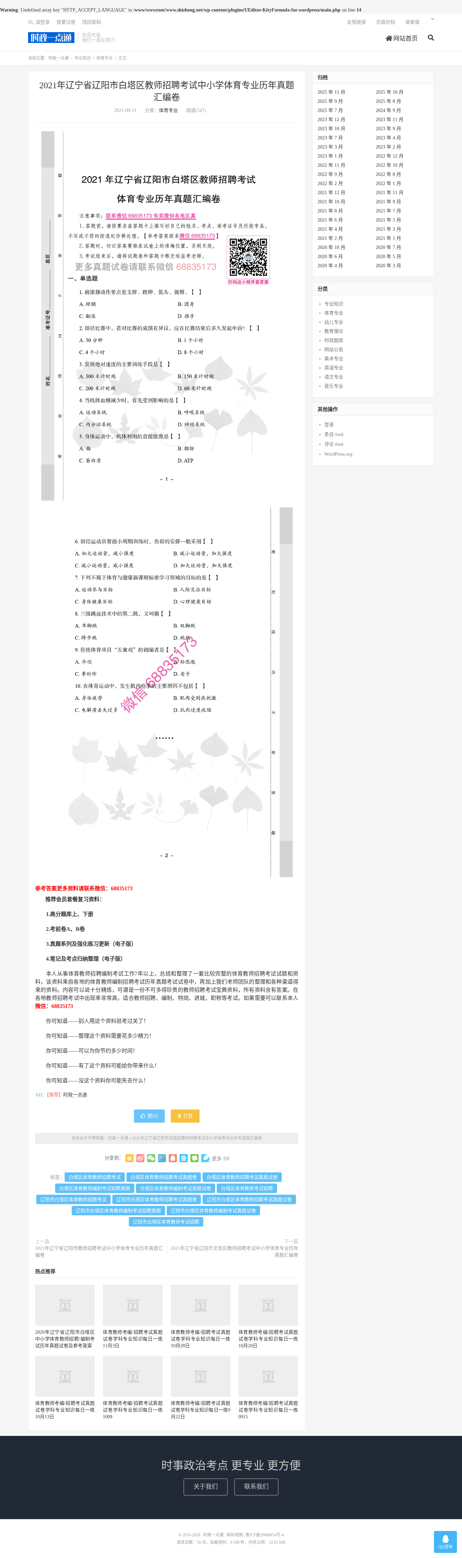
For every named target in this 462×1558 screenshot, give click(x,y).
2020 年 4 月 (330, 265)
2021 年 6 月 (330, 220)
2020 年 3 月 (388, 265)
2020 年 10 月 (331, 247)
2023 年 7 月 (330, 137)
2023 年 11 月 (389, 119)
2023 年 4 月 (388, 137)
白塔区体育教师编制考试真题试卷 (175, 1188)
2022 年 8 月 (388, 174)
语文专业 (333, 377)
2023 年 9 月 (388, 128)
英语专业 (333, 367)
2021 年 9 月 (388, 201)
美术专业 (333, 358)
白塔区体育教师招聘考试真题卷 (164, 1177)
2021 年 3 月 (388, 229)
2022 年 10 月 (389, 165)
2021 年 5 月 (388, 220)
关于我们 (205, 1486)
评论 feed (333, 444)
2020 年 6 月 (330, 256)
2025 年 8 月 (388, 101)
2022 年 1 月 (388, 183)
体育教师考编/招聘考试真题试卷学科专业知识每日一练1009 (132, 1410)
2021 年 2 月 (330, 238)
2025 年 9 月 (330, 101)
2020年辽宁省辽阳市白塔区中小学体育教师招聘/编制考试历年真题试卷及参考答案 (65, 1339)
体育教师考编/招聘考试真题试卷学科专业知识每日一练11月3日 (132, 1339)
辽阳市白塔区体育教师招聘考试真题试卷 (249, 1199)
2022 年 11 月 (331, 165)
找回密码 (91, 22)
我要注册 (65, 22)
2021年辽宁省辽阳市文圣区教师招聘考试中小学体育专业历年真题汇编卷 (234, 1252)
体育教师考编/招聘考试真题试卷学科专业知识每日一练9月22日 (200, 1410)
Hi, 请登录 (39, 22)
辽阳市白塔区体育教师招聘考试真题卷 (156, 1199)
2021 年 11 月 (389, 192)
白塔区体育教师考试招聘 (247, 1188)
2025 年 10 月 (389, 92)
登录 (329, 424)
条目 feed (333, 434)
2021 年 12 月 (331, 192)
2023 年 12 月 (331, 119)
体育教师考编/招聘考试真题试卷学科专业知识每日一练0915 (268, 1410)
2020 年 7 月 (388, 247)
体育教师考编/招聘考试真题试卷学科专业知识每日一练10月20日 (268, 1339)
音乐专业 (333, 386)
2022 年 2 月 (330, 183)
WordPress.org (338, 454)
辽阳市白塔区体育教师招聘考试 (73, 1199)
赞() (152, 1116)
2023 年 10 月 (331, 128)
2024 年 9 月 (388, 110)
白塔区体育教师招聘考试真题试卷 (242, 1177)
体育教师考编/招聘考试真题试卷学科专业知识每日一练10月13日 (65, 1410)
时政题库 (333, 340)
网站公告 (333, 349)
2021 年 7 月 (388, 210)
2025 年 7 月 (330, 110)
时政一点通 (51, 37)
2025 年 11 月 (331, 92)
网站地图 (235, 1535)
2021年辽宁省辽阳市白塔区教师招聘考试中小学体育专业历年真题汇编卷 (197, 1138)
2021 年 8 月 (330, 210)
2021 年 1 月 (388, 238)
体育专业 (104, 58)
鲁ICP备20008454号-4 (265, 1535)
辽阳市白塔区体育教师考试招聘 (166, 1221)
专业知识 (82, 58)
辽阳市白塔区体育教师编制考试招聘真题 (118, 1210)
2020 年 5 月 (388, 256)
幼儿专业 (333, 322)
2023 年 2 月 (388, 147)
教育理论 (333, 331)
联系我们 (256, 1486)
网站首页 (405, 38)
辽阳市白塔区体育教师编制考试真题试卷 (213, 1210)
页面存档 (385, 22)
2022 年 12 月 (389, 156)
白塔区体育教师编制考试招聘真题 (94, 1188)
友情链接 (356, 22)
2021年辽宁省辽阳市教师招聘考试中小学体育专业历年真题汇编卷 (99, 1252)
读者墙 (412, 22)
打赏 (187, 1116)
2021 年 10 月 (331, 201)
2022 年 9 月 (330, 174)
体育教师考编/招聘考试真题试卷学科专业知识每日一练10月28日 (200, 1339)
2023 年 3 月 (330, 147)
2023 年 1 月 (330, 156)
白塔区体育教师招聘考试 (95, 1177)
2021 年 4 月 (330, 229)
